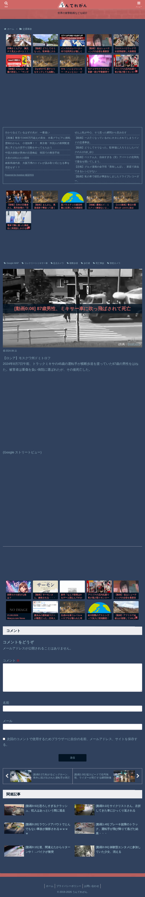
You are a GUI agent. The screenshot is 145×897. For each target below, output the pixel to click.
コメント (11, 660)
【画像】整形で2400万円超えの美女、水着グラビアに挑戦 (37, 137)
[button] (134, 747)
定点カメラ (58, 263)
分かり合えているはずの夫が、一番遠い (27, 132)
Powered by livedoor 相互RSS (19, 175)
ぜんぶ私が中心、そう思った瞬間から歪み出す (101, 132)
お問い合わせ (91, 886)
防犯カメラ (115, 263)
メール (7, 721)
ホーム (49, 886)
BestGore (134, 344)
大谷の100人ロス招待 (17, 157)
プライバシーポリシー (68, 886)
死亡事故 (100, 263)
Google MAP (13, 263)
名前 (6, 702)
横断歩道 (73, 263)
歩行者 (87, 263)
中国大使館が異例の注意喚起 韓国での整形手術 (32, 152)
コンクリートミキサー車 (36, 263)
